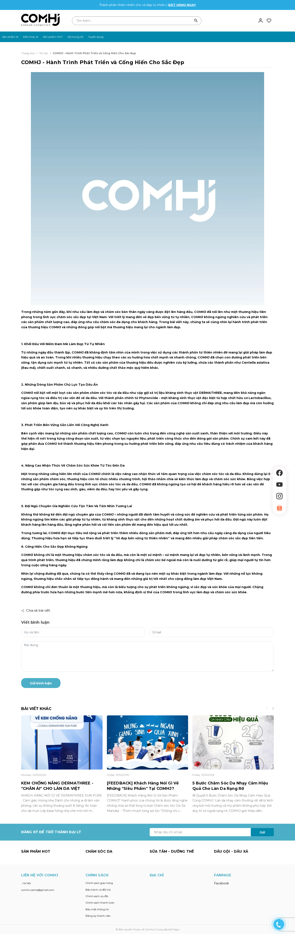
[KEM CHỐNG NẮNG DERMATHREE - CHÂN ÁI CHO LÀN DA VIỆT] (62, 742)
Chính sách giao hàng (99, 883)
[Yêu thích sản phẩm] (269, 20)
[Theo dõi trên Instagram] (279, 496)
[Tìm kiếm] (196, 20)
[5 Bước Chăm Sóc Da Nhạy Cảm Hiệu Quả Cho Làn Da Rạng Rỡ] (233, 742)
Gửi (262, 832)
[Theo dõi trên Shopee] (279, 508)
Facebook (221, 883)
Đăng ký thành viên (98, 915)
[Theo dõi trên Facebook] (279, 473)
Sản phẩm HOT (53, 36)
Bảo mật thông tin (97, 909)
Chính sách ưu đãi (97, 896)
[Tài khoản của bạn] (260, 20)
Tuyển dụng (95, 36)
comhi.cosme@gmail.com (37, 889)
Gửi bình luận (41, 683)
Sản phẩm (9, 36)
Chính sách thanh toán (100, 902)
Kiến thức (29, 36)
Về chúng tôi (75, 36)
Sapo (176, 929)
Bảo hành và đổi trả (98, 889)
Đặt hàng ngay (182, 5)
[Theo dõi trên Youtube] (279, 484)
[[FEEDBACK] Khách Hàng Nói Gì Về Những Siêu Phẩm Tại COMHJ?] (147, 742)
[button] (273, 709)
